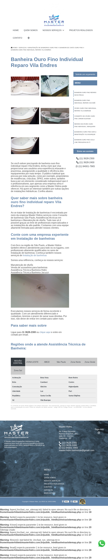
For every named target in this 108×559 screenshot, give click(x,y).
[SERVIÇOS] (28, 38)
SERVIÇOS (48, 490)
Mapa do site (50, 493)
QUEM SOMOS (31, 30)
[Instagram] (99, 433)
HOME (16, 30)
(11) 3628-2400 (86, 162)
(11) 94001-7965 (86, 166)
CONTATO (17, 38)
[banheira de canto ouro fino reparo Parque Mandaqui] (25, 146)
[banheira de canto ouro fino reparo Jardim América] (25, 116)
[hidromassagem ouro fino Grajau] (55, 86)
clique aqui (45, 332)
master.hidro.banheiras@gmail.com (76, 450)
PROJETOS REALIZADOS (81, 30)
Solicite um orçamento (85, 74)
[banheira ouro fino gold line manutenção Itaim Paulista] (55, 116)
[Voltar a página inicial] (54, 14)
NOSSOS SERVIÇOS (52, 30)
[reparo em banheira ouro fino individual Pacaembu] (25, 86)
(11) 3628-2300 (86, 158)
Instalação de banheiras (35, 255)
